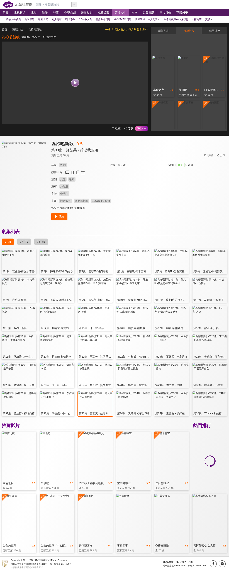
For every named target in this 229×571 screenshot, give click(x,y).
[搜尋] (74, 4)
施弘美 (64, 186)
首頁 (4, 29)
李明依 (64, 193)
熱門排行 (214, 30)
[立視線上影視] (17, 4)
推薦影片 (189, 30)
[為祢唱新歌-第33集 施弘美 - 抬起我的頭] (24, 173)
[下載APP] (141, 128)
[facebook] (213, 563)
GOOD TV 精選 (101, 200)
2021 (63, 165)
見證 (63, 179)
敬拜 (72, 179)
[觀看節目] (75, 83)
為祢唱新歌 (81, 200)
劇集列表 (163, 30)
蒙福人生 (17, 29)
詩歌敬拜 (65, 200)
